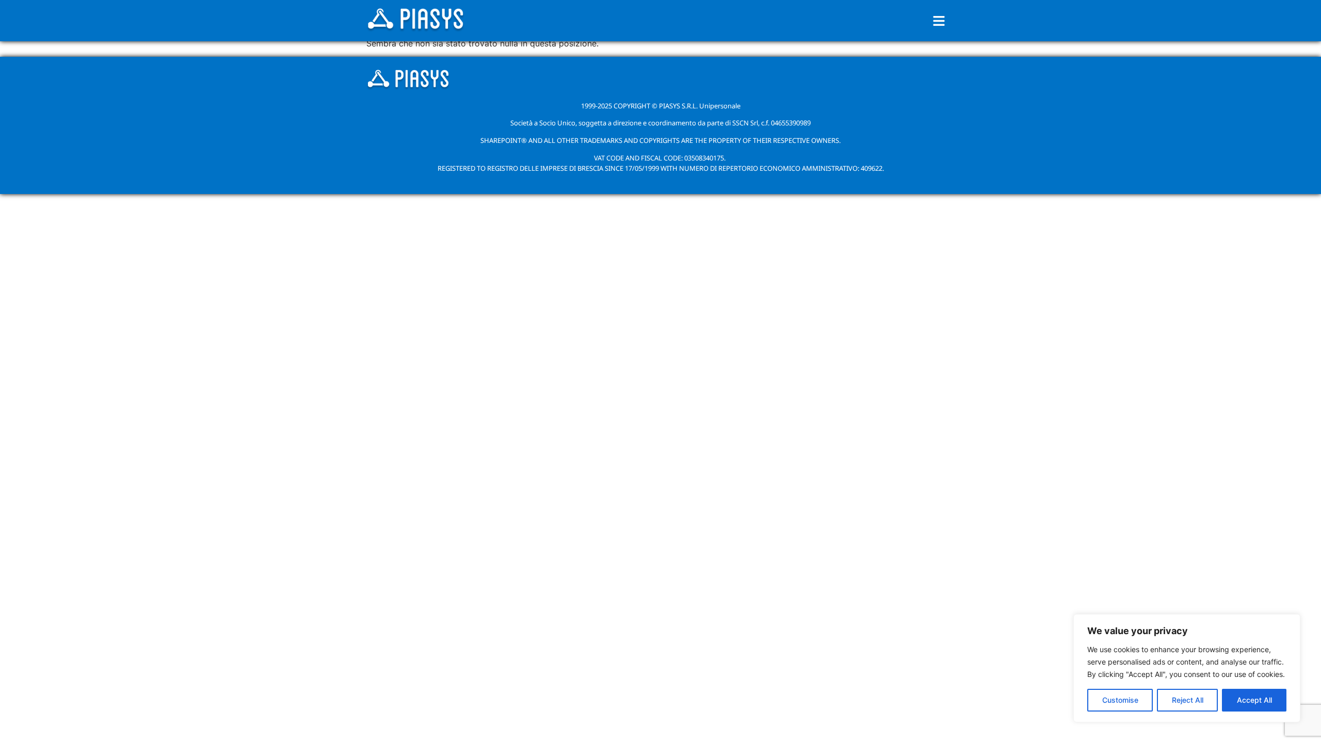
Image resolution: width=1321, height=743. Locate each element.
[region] (1186, 668)
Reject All (1187, 700)
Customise (1120, 700)
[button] (939, 20)
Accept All (1254, 700)
